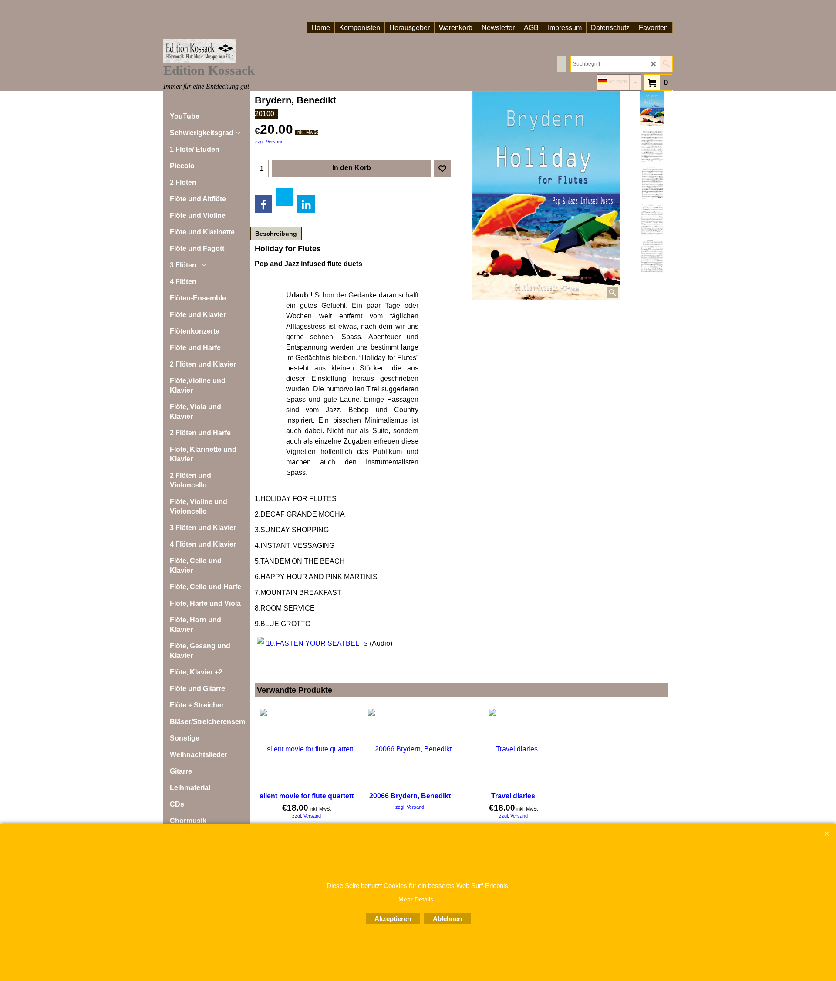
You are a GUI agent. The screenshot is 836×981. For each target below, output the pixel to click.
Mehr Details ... (419, 899)
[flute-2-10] (652, 182)
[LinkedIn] (306, 204)
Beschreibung (276, 233)
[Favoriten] (442, 168)
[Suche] (666, 64)
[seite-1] (652, 219)
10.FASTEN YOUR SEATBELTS (317, 643)
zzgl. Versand (269, 141)
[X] (284, 197)
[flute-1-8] (652, 145)
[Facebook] (263, 204)
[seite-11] (652, 256)
